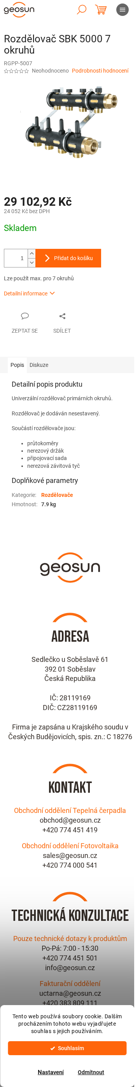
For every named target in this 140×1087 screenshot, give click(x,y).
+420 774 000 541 (70, 865)
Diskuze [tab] (39, 365)
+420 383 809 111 (70, 1003)
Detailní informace (25, 293)
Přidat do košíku (73, 258)
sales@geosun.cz (70, 855)
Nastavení (51, 1072)
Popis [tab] (17, 365)
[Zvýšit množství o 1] (31, 253)
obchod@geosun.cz (70, 820)
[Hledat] (81, 9)
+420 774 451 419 (70, 830)
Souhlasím (71, 1048)
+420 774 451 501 (70, 958)
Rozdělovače (57, 495)
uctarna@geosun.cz (70, 993)
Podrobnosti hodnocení (100, 71)
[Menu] (122, 9)
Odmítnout (91, 1072)
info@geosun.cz (70, 968)
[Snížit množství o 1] (31, 262)
